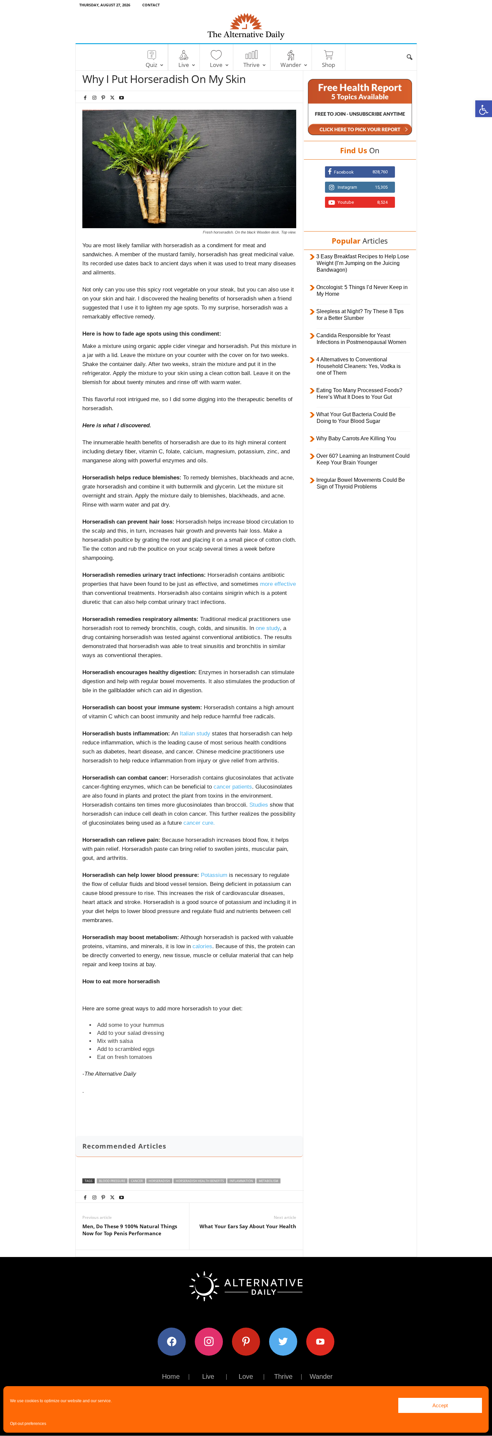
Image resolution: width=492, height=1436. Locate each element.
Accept (440, 1405)
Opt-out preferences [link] (28, 1423)
